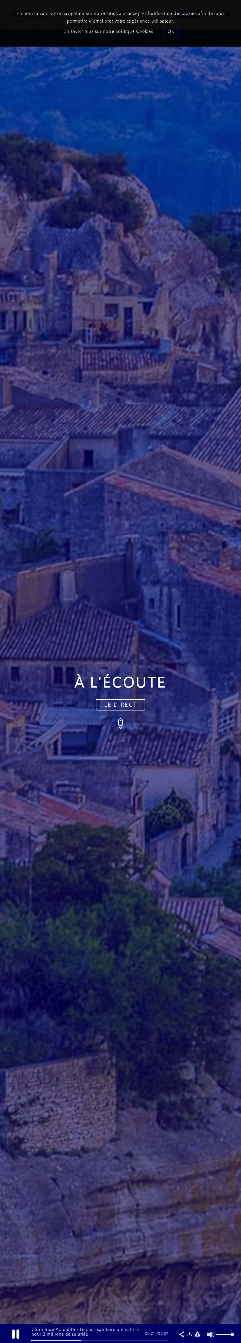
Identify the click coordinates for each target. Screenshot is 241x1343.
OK (171, 31)
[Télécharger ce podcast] (190, 1334)
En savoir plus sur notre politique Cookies (108, 31)
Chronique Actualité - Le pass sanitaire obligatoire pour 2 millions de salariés (85, 1331)
